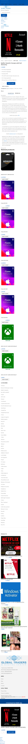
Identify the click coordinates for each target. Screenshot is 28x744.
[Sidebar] (1, 705)
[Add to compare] (2, 735)
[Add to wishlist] (6, 735)
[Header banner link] (14, 372)
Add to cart (11, 83)
